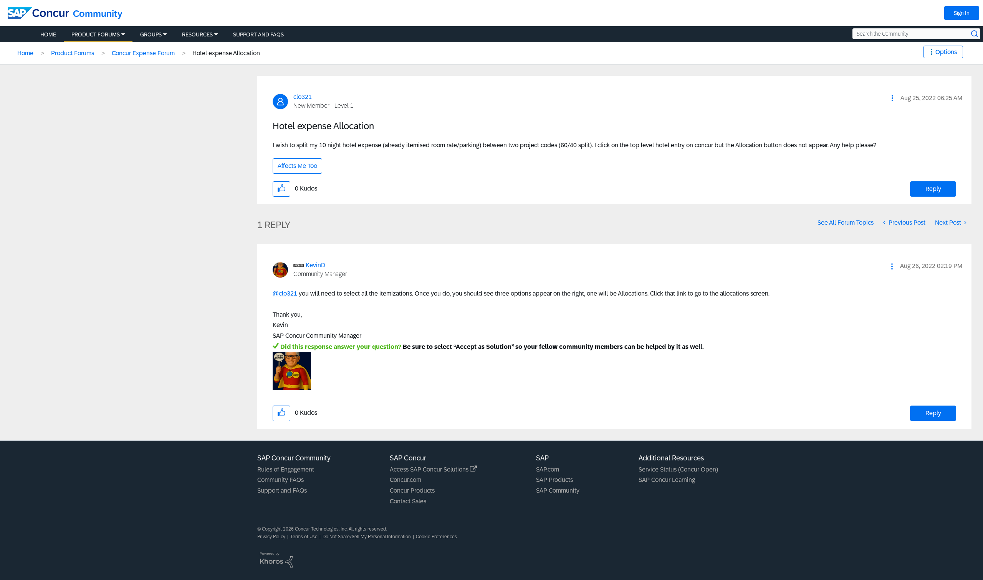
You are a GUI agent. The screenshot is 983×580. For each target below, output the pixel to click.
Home (25, 53)
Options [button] (946, 52)
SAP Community (557, 490)
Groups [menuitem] (151, 34)
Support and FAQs (282, 490)
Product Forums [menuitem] (95, 34)
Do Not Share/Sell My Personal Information (367, 536)
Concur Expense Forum (143, 53)
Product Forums (72, 53)
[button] (892, 98)
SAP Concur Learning (667, 479)
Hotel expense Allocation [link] (226, 53)
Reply (933, 189)
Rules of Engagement (285, 469)
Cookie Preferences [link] (436, 536)
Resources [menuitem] (197, 34)
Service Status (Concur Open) (678, 469)
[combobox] (916, 33)
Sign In (962, 13)
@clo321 (285, 293)
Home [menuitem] (48, 34)
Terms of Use (304, 536)
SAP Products (554, 479)
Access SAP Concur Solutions (430, 469)
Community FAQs (280, 479)
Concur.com (405, 479)
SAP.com (547, 469)
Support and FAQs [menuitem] (258, 34)
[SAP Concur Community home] (38, 13)
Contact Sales (408, 501)
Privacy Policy (271, 536)
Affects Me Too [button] (297, 166)
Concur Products (412, 490)
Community (97, 13)
